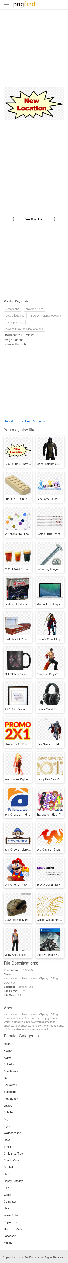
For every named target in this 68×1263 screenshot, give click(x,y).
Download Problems (31, 421)
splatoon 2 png (35, 309)
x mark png (12, 309)
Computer (10, 1201)
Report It (9, 421)
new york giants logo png (46, 315)
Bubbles (9, 1112)
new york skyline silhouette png (24, 329)
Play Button (11, 1098)
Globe (7, 1194)
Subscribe (10, 1092)
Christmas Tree (13, 1153)
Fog (6, 1119)
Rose (7, 1140)
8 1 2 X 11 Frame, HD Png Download (27, 709)
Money (8, 1243)
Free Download (34, 219)
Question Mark (13, 1229)
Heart (7, 1044)
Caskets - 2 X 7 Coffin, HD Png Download (29, 639)
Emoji (7, 1146)
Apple (7, 1057)
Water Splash (12, 1215)
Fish (6, 1188)
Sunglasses (11, 1071)
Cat (6, 1078)
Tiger (7, 1126)
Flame (8, 1050)
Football (8, 1167)
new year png (15, 322)
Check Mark (11, 1160)
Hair (6, 1174)
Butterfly (9, 1064)
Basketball (10, 1085)
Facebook (10, 1236)
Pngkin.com (11, 1222)
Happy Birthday (13, 1181)
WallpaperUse (12, 1133)
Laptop (8, 1105)
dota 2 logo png (15, 315)
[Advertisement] (34, 53)
